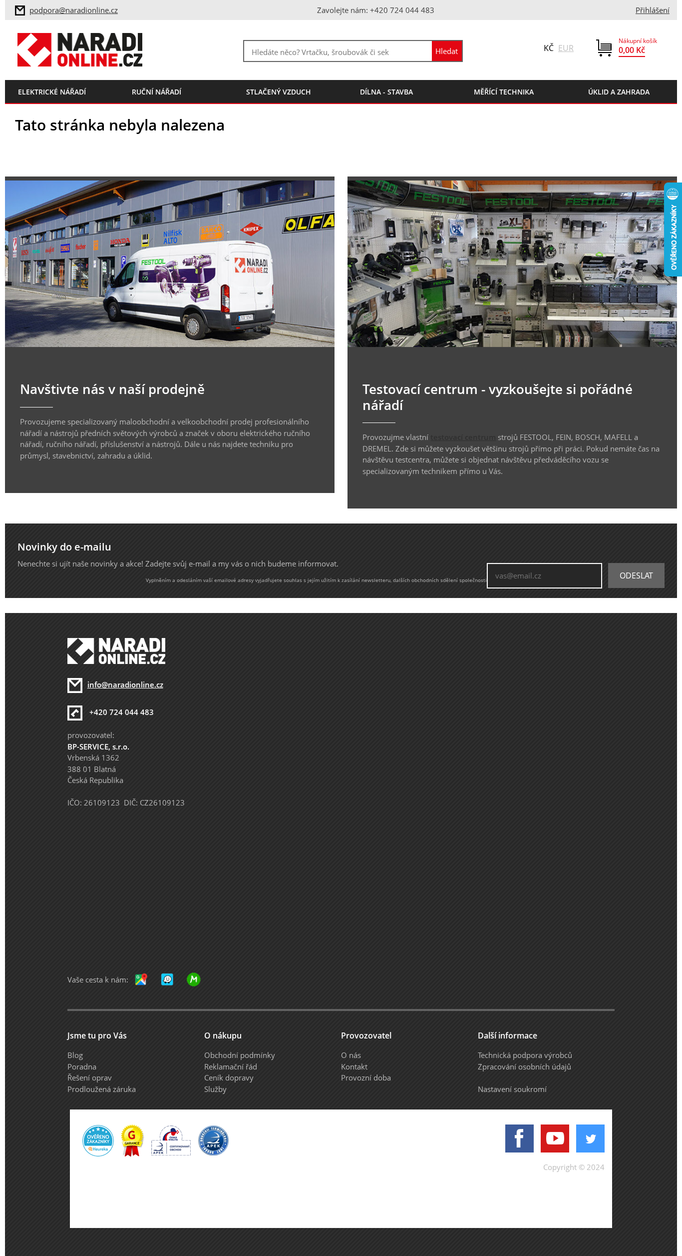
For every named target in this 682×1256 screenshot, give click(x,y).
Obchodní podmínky (239, 1055)
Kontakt (354, 1067)
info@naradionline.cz (125, 685)
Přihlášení (653, 10)
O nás (351, 1055)
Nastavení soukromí (512, 1089)
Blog (75, 1055)
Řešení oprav (89, 1077)
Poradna (81, 1067)
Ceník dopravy (229, 1077)
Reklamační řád (230, 1067)
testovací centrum (463, 437)
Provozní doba (366, 1077)
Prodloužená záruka (101, 1089)
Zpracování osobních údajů (524, 1067)
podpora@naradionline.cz (73, 10)
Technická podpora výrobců (525, 1055)
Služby (215, 1089)
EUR (566, 48)
